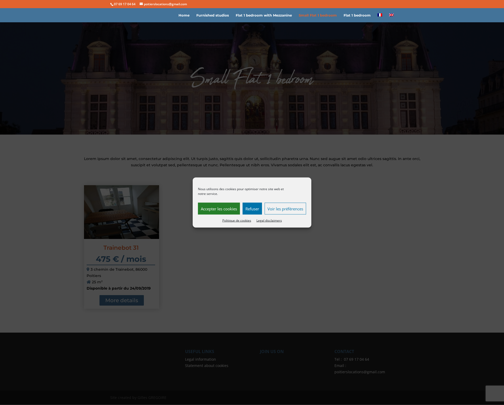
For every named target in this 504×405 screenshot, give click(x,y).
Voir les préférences (285, 208)
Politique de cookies (236, 220)
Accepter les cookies (219, 208)
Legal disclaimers (269, 220)
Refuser (252, 208)
